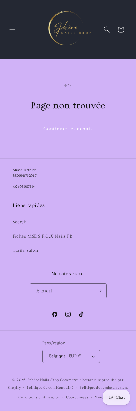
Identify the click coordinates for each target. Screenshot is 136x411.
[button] (13, 29)
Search (20, 222)
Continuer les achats (68, 128)
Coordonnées (77, 397)
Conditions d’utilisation (39, 397)
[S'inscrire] (99, 290)
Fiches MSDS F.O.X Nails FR (43, 236)
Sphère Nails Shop (43, 380)
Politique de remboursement (104, 387)
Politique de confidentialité (50, 387)
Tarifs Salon (25, 250)
